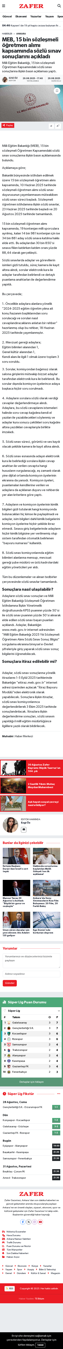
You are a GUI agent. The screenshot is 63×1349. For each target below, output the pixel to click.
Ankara (21, 34)
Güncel (7, 16)
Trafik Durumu (14, 1242)
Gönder (10, 983)
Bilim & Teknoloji (47, 1269)
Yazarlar (35, 16)
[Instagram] (34, 1222)
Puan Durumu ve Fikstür (19, 1246)
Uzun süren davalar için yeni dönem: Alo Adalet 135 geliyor (16, 933)
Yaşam (49, 16)
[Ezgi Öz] (10, 825)
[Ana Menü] (3, 6)
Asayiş (30, 1269)
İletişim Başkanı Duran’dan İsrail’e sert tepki (15, 869)
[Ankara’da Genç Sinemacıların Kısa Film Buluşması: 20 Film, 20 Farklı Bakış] (46, 887)
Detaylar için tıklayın (32, 1082)
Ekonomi (21, 16)
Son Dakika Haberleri (17, 1253)
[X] (28, 1222)
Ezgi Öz (25, 822)
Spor (19, 1269)
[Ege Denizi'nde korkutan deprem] (46, 919)
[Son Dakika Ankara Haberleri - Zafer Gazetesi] (31, 6)
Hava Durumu (14, 1235)
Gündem (21, 1273)
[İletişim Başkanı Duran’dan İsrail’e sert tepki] (16, 856)
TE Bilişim (39, 1298)
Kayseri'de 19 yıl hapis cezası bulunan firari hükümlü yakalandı (31, 25)
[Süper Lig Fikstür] (58, 1094)
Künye (35, 1266)
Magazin (55, 1273)
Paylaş (9, 125)
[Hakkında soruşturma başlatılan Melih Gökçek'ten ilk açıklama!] (46, 856)
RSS (11, 1288)
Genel (8, 1273)
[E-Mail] (23, 829)
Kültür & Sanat (38, 1273)
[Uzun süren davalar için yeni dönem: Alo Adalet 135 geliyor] (16, 919)
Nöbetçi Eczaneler (16, 1232)
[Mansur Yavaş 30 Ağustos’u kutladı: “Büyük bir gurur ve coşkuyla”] (16, 887)
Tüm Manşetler (14, 1250)
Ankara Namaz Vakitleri (19, 1239)
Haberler (7, 34)
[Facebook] (23, 1222)
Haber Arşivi (13, 1257)
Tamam (40, 1345)
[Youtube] (40, 1222)
